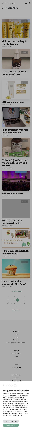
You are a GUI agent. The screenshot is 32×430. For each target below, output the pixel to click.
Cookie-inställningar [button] (11, 421)
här (22, 415)
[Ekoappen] (10, 385)
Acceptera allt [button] (11, 425)
